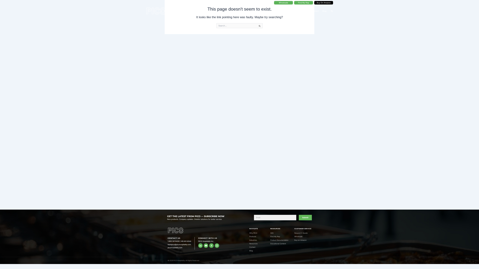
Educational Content (278, 244)
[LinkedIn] (200, 245)
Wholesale (283, 2)
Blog (324, 11)
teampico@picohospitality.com (179, 244)
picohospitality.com (175, 248)
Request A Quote (301, 233)
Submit (305, 217)
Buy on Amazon (300, 240)
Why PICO (260, 11)
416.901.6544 (186, 241)
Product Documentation (279, 240)
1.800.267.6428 (173, 241)
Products (276, 11)
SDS (271, 233)
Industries (290, 11)
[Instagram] (217, 245)
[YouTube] (206, 245)
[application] (266, 11)
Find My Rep (303, 2)
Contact (315, 11)
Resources (303, 11)
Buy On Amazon (324, 2)
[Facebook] (211, 245)
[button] (332, 11)
